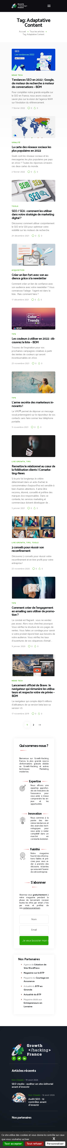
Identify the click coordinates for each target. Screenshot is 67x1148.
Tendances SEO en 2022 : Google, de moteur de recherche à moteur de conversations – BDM (33, 83)
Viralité (16, 142)
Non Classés (18, 1080)
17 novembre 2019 (20, 713)
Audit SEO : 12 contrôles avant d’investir (37, 1102)
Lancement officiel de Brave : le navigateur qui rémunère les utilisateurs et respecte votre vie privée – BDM (33, 691)
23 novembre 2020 (21, 568)
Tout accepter (13, 1143)
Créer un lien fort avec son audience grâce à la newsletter (30, 276)
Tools (15, 206)
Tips (14, 334)
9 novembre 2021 (20, 427)
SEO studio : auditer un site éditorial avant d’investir (32, 1085)
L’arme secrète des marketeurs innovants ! (33, 404)
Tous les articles (37, 32)
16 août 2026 (48, 1095)
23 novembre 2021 (20, 363)
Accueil (22, 31)
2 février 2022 (18, 172)
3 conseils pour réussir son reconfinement (28, 549)
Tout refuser (34, 1143)
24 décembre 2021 (20, 235)
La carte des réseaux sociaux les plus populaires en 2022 (31, 149)
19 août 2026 (32, 1080)
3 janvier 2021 (18, 508)
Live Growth (18, 461)
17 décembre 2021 (20, 299)
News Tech (17, 75)
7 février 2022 (18, 108)
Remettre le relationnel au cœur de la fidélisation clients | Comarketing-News (33, 470)
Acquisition (18, 270)
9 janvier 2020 (18, 646)
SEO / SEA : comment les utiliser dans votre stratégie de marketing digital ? (33, 214)
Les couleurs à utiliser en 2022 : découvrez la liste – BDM (33, 340)
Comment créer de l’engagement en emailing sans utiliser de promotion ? (33, 611)
